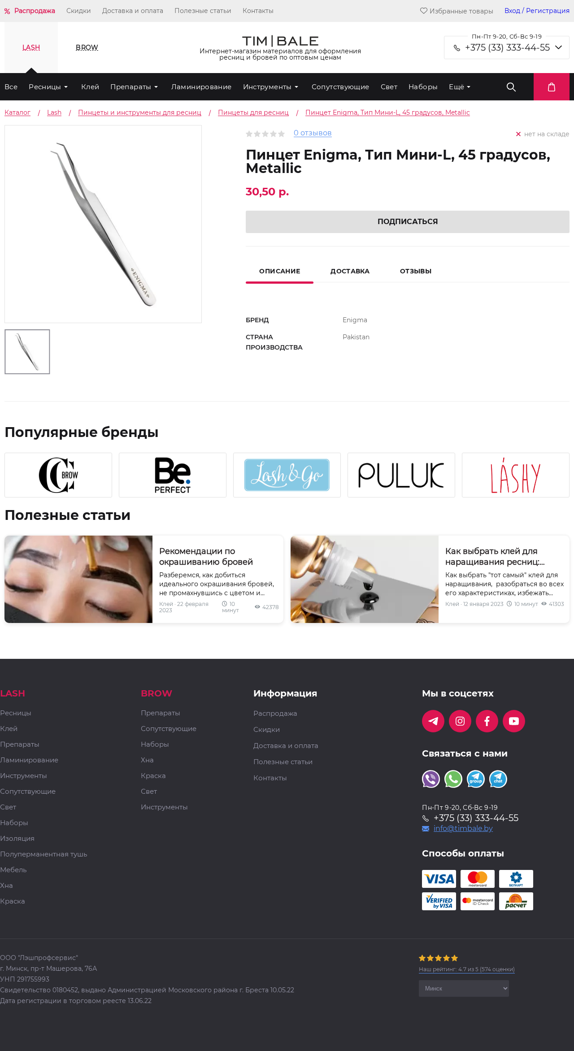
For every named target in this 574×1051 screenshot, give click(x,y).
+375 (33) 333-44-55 (507, 47)
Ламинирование (201, 86)
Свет (389, 86)
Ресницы (45, 86)
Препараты (130, 86)
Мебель (13, 870)
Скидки (78, 11)
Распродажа (34, 11)
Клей (90, 86)
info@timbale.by (463, 828)
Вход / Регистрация (537, 11)
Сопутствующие (341, 86)
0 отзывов (313, 133)
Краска (12, 901)
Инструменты (267, 86)
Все (10, 86)
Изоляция (17, 838)
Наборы (423, 86)
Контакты (258, 11)
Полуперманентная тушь (43, 854)
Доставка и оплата (132, 11)
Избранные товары (461, 11)
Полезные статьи (202, 11)
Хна (6, 885)
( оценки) (467, 969)
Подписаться (408, 221)
